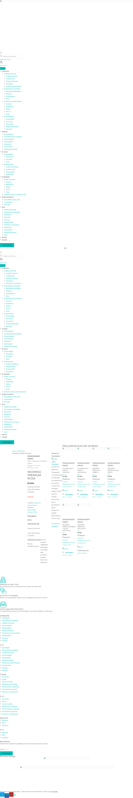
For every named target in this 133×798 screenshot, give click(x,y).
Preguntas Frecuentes (9, 689)
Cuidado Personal (8, 623)
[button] (5, 59)
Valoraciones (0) (33, 524)
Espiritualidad (6, 628)
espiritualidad (32, 509)
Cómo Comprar (7, 681)
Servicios (5, 638)
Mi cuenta (5, 676)
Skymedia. (54, 791)
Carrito (4, 679)
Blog (3, 723)
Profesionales (6, 635)
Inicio (29, 461)
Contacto (5, 725)
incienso (30, 512)
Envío (29, 520)
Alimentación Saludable (10, 620)
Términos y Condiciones (10, 692)
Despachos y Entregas (9, 684)
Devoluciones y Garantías (10, 686)
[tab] (32, 516)
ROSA (35, 512)
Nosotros (5, 720)
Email (2, 749)
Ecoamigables (7, 625)
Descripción (32, 516)
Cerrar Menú (7, 245)
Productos (35, 461)
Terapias (4, 640)
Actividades (6, 618)
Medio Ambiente (7, 630)
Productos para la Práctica (11, 633)
